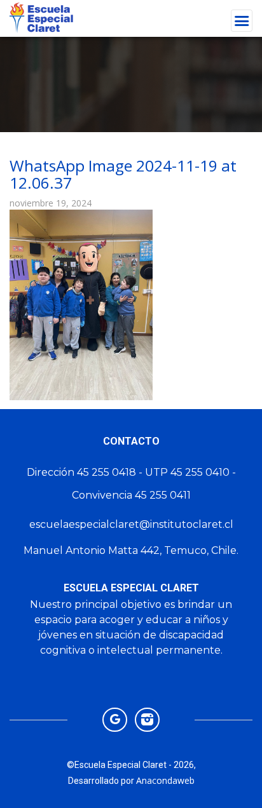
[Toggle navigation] (241, 21)
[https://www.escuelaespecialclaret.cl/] (114, 719)
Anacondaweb (165, 780)
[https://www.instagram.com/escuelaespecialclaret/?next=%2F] (147, 719)
